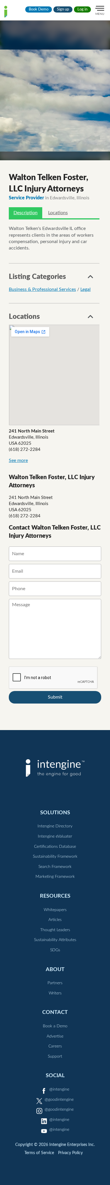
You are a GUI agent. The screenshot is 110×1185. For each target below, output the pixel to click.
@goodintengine (59, 1100)
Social (55, 1075)
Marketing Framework (55, 877)
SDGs (55, 950)
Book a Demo (55, 1026)
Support (55, 1056)
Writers (55, 993)
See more (18, 460)
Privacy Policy (70, 1153)
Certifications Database (55, 847)
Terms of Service (39, 1153)
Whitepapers (55, 910)
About (55, 969)
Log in (82, 9)
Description (25, 212)
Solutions (55, 812)
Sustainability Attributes (55, 940)
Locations (58, 212)
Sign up (63, 9)
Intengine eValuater (55, 836)
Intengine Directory (55, 826)
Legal (85, 289)
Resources (55, 896)
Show (91, 278)
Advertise (55, 1036)
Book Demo (38, 9)
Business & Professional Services (42, 289)
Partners (55, 983)
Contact (55, 1012)
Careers (55, 1046)
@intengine (59, 1089)
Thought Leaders (55, 930)
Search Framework (55, 867)
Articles (55, 920)
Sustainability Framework (55, 857)
